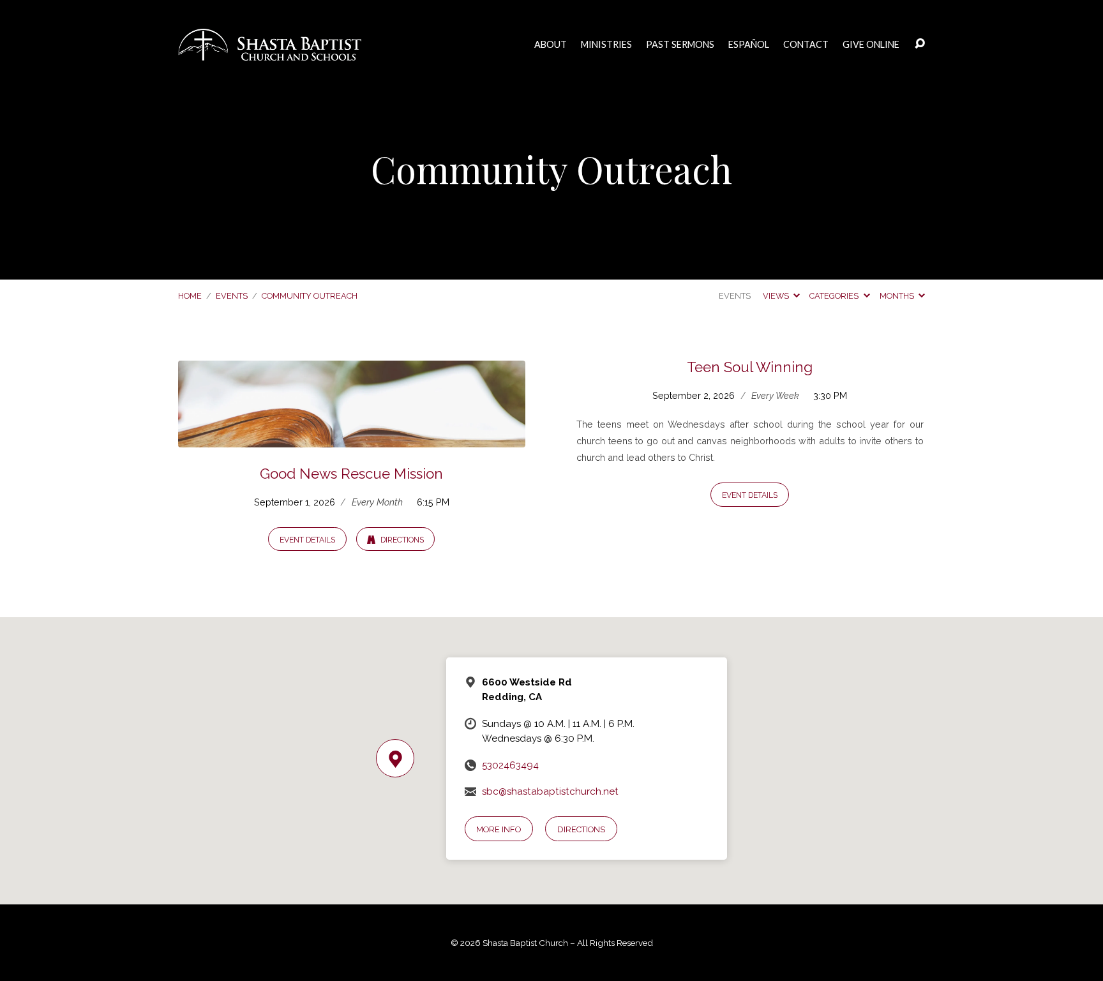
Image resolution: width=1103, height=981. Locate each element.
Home (190, 296)
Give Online (871, 44)
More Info (498, 829)
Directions (401, 539)
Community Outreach (309, 296)
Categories (834, 296)
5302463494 (510, 765)
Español (748, 44)
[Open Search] (920, 44)
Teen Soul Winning (750, 367)
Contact (806, 44)
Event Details (307, 539)
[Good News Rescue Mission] (351, 437)
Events (232, 296)
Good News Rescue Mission (351, 473)
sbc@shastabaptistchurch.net (550, 791)
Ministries (606, 44)
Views (777, 296)
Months (898, 296)
